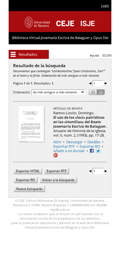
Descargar (74, 141)
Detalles (93, 141)
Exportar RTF (64, 146)
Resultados (28, 54)
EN (109, 55)
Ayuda (94, 55)
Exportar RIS (90, 146)
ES (104, 55)
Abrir (57, 141)
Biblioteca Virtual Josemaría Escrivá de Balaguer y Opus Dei (60, 37)
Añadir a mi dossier (69, 150)
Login (105, 5)
